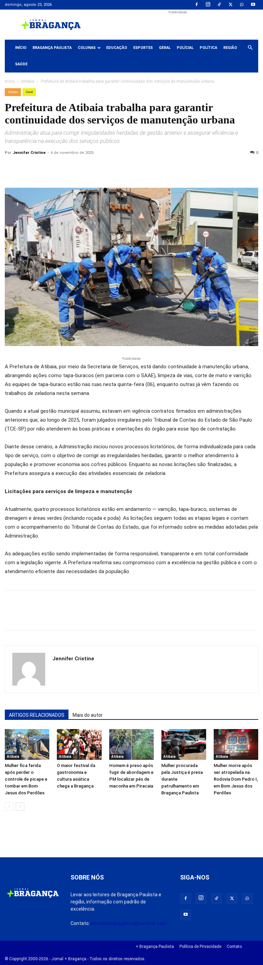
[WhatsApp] (242, 5)
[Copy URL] (11, 168)
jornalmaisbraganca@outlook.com (128, 923)
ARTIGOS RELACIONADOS (36, 715)
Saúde (21, 64)
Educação (116, 47)
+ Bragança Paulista (155, 946)
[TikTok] (219, 5)
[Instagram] (208, 5)
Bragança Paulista (52, 47)
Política (208, 47)
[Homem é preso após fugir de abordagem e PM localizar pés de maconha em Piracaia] (131, 744)
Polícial (185, 47)
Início (20, 47)
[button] (250, 48)
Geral (165, 47)
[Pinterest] (59, 168)
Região (230, 47)
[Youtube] (253, 5)
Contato (234, 946)
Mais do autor (88, 715)
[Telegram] (106, 168)
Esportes (143, 47)
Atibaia (27, 81)
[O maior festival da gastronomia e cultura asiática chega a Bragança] (79, 744)
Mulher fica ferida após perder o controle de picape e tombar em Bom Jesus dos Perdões (26, 779)
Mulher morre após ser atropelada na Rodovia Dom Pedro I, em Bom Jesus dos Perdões (236, 779)
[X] (230, 5)
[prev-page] (9, 806)
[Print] (90, 168)
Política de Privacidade (200, 946)
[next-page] (20, 806)
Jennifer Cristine (29, 152)
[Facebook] (196, 5)
